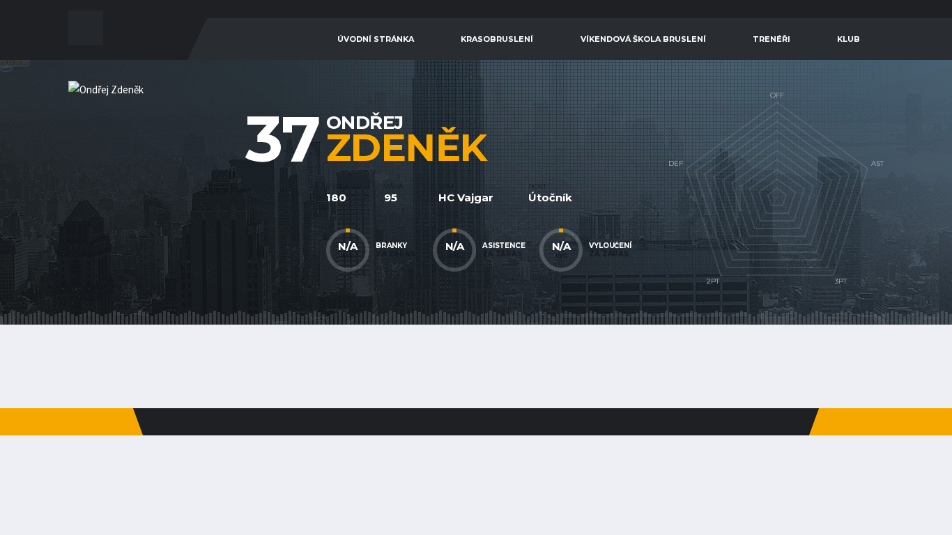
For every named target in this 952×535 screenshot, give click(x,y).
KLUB (848, 39)
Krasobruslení (497, 39)
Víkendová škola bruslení (643, 39)
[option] (197, 192)
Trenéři (771, 39)
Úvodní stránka (375, 39)
